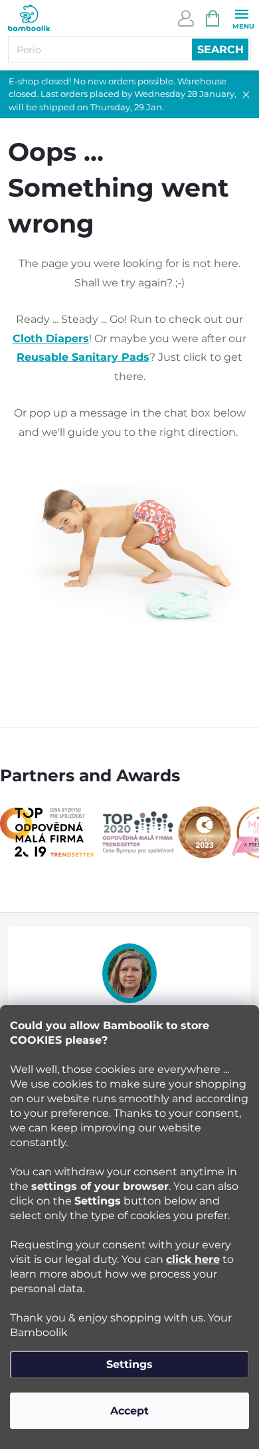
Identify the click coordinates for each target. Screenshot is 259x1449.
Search (220, 49)
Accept (129, 1410)
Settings (129, 1364)
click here (193, 1259)
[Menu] (241, 17)
